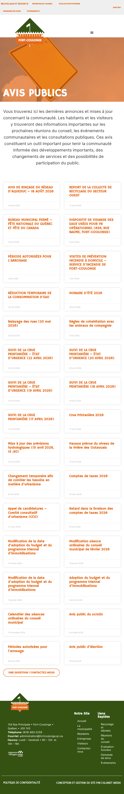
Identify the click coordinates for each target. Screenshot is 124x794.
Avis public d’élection (86, 647)
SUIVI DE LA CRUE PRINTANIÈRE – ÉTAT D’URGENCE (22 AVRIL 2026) (30, 354)
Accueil (81, 721)
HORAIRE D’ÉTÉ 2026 (85, 293)
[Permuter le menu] (91, 32)
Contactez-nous (84, 750)
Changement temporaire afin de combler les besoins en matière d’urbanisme (30, 480)
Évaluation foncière (69, 4)
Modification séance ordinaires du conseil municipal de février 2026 (89, 545)
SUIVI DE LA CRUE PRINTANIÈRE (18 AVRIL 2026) (92, 385)
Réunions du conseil (42, 4)
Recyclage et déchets (107, 727)
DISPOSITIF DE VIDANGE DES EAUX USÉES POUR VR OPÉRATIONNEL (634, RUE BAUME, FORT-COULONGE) (91, 226)
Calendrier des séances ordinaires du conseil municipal (26, 618)
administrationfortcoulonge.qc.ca (41, 736)
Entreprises (84, 738)
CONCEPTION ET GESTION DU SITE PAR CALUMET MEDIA (88, 782)
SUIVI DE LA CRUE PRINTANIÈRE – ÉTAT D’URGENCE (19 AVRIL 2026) (30, 387)
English (117, 7)
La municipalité (84, 727)
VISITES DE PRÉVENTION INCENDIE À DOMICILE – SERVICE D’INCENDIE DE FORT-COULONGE (87, 262)
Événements (33, 11)
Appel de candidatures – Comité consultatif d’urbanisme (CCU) (27, 513)
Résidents (83, 733)
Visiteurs (82, 743)
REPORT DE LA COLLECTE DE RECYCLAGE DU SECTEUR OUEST (90, 191)
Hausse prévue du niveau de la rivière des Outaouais (91, 446)
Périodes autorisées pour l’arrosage (27, 649)
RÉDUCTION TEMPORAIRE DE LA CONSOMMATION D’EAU (30, 295)
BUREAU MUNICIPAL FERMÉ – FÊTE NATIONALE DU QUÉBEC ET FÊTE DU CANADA (30, 224)
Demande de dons (12, 11)
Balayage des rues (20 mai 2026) (29, 323)
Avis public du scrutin (86, 614)
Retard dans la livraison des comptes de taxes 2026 (91, 511)
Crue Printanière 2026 (86, 415)
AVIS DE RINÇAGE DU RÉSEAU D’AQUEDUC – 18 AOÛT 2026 (31, 189)
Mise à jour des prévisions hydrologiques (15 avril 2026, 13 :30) (31, 448)
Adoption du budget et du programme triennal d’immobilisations (89, 582)
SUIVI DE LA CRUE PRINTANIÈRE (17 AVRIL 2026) (31, 417)
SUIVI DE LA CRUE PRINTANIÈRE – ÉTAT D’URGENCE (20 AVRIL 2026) (91, 354)
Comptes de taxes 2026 (88, 476)
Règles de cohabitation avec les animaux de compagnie (91, 323)
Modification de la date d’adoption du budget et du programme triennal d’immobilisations (30, 547)
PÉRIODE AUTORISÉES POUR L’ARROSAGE (29, 258)
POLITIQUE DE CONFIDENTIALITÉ (21, 782)
